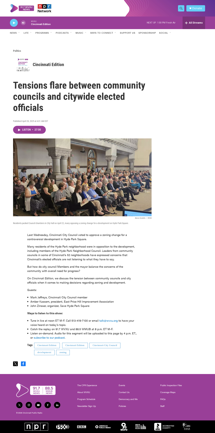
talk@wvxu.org (108, 320)
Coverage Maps (167, 392)
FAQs (163, 399)
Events (122, 385)
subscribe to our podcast (49, 337)
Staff (162, 406)
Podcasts (62, 32)
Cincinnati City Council (105, 345)
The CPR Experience (87, 385)
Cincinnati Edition (48, 64)
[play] (13, 23)
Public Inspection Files (171, 385)
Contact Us (124, 392)
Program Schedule (86, 399)
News (13, 32)
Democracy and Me (128, 399)
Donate (197, 8)
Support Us (127, 32)
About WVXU (83, 392)
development (44, 352)
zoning (62, 352)
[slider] (28, 22)
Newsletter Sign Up (86, 406)
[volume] (23, 22)
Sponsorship (147, 32)
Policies (122, 406)
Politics (17, 50)
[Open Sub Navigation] (19, 32)
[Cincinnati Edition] (23, 64)
